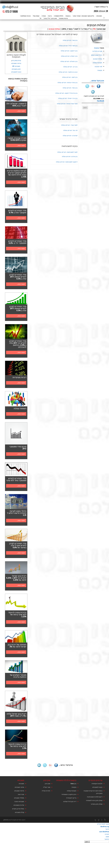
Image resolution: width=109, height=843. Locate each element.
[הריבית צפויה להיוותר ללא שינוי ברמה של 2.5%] (16, 736)
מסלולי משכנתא (19, 798)
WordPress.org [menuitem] (104, 826)
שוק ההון (54, 18)
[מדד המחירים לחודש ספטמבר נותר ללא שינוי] (16, 469)
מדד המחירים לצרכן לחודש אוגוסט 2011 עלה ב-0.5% (17, 276)
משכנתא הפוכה (19, 801)
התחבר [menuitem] (106, 839)
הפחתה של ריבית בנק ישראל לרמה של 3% (17, 645)
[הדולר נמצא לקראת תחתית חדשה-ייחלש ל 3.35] (16, 501)
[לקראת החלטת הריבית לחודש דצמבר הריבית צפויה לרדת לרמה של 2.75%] (16, 161)
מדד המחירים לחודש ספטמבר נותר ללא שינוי (16, 479)
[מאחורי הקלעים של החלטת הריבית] (16, 666)
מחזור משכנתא (19, 787)
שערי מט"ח (46, 787)
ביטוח (50, 16)
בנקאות (68, 16)
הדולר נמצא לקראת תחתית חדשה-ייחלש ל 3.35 (16, 513)
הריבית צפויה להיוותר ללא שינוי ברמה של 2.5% (17, 746)
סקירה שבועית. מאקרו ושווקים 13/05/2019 (17, 139)
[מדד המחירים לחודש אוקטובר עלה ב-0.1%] (16, 199)
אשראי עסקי (77, 16)
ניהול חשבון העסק (96, 55)
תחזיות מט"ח (46, 791)
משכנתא (99, 16)
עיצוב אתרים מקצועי (18, 820)
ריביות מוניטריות (19, 377)
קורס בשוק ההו (16, 60)
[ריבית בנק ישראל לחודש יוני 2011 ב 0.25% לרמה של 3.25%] (16, 567)
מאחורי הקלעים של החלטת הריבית (18, 676)
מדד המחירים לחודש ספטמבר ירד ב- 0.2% (17, 242)
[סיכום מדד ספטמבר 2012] (16, 433)
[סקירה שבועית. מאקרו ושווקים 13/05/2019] (16, 127)
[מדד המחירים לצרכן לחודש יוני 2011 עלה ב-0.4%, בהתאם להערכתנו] (16, 331)
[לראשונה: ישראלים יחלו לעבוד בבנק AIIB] (16, 94)
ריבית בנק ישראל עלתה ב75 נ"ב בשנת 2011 (16, 714)
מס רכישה (21, 794)
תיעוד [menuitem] (107, 829)
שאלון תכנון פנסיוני (96, 804)
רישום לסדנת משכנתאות (94, 797)
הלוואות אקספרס (97, 784)
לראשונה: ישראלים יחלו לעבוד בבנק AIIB (16, 104)
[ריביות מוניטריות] (16, 368)
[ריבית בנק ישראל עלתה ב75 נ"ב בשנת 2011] (16, 701)
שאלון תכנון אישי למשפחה (94, 800)
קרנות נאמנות (63, 18)
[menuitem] (54, 841)
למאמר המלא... (21, 111)
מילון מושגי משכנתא (88, 16)
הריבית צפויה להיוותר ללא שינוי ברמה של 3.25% (17, 614)
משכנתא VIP (16, 66)
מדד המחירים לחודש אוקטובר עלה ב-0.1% (17, 211)
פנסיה (44, 16)
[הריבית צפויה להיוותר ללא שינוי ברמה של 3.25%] (16, 602)
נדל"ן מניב (47, 18)
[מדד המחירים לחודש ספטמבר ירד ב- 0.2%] (16, 232)
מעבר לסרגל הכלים (103, 824)
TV (40, 18)
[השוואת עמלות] (16, 398)
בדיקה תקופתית (71, 798)
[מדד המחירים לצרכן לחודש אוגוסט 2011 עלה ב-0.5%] (16, 264)
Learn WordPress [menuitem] (104, 832)
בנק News (73, 784)
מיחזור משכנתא (16, 63)
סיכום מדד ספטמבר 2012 (17, 447)
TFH (94, 29)
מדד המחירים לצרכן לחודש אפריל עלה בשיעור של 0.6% (17, 545)
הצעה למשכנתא (16, 72)
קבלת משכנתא (19, 812)
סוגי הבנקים (98, 66)
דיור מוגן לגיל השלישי (69, 801)
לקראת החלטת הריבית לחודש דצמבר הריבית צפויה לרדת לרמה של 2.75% (16, 173)
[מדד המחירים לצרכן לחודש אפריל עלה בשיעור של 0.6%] (16, 535)
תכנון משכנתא (16, 69)
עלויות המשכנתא (19, 805)
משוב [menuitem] (107, 837)
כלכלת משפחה (58, 16)
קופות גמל (36, 16)
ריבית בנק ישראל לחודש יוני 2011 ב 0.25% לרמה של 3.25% (16, 577)
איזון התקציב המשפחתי (68, 794)
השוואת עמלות (20, 408)
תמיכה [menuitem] (107, 834)
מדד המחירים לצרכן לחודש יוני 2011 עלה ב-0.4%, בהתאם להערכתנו (17, 344)
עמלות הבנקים (54, 29)
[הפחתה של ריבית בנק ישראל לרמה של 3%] (16, 636)
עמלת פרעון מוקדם (18, 809)
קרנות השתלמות (26, 16)
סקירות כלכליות (97, 51)
